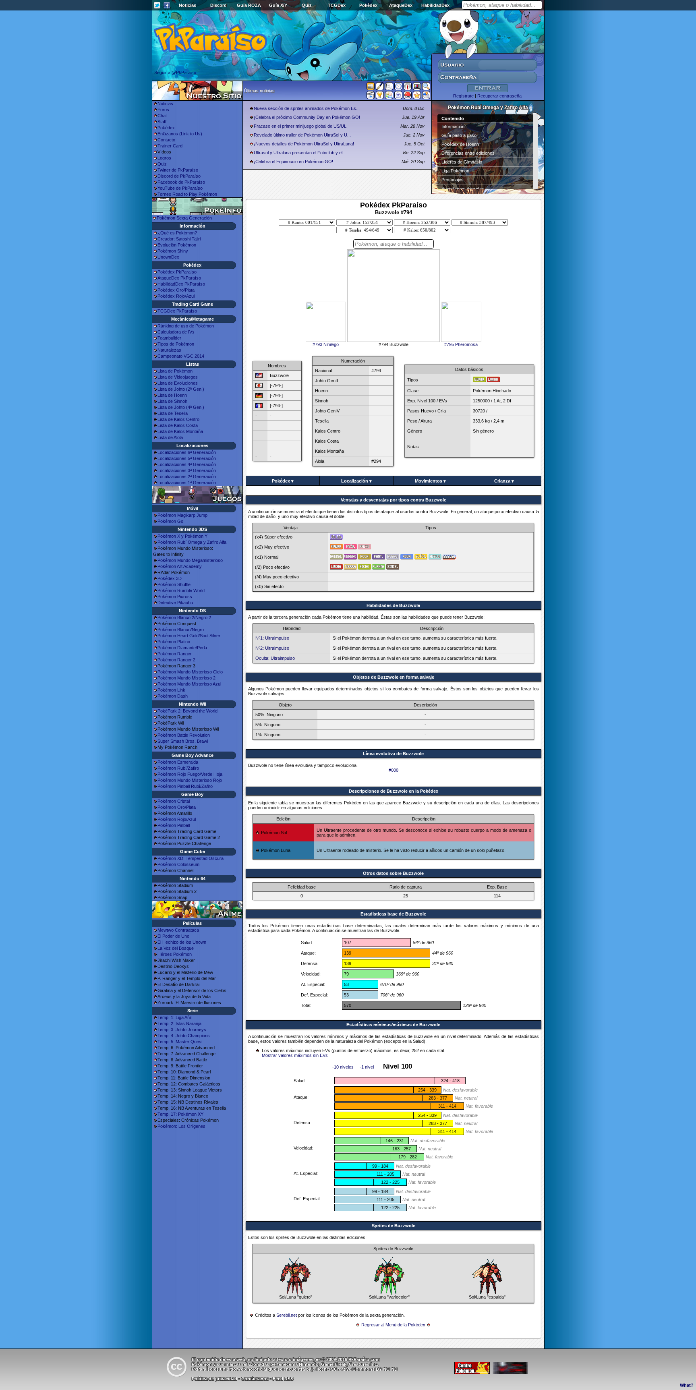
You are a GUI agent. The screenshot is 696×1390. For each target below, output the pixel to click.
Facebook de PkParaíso (181, 182)
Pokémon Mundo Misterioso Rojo (189, 780)
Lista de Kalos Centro (178, 419)
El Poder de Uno (173, 936)
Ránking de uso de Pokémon (185, 325)
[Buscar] (426, 87)
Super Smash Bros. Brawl (182, 741)
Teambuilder (169, 338)
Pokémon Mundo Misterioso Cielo (190, 671)
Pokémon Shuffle (174, 584)
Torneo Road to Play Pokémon (187, 194)
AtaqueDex (400, 5)
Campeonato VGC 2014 (180, 356)
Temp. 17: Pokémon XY (180, 1114)
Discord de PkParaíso (179, 176)
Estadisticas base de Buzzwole (393, 913)
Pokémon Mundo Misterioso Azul (189, 684)
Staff (161, 121)
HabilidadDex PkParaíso (181, 284)
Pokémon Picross (174, 596)
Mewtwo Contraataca (178, 930)
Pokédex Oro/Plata (176, 290)
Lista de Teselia (172, 413)
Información (452, 126)
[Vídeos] (370, 96)
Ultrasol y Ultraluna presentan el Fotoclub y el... (300, 152)
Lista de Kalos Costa (177, 425)
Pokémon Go (170, 521)
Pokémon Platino (173, 641)
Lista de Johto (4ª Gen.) (180, 407)
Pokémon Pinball (173, 825)
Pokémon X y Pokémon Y (182, 536)
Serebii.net (286, 1315)
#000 (393, 770)
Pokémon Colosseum (178, 864)
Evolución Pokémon (176, 244)
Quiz (307, 5)
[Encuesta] (426, 96)
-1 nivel (367, 1067)
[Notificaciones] (380, 96)
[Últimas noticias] (370, 87)
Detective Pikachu (175, 602)
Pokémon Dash (172, 696)
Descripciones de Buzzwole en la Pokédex (393, 791)
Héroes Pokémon (174, 954)
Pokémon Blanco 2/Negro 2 (184, 617)
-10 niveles (343, 1067)
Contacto (166, 139)
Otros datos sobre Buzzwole (393, 873)
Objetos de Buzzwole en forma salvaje (393, 677)
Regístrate (463, 95)
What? (687, 1385)
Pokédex (368, 5)
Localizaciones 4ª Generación (186, 464)
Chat (162, 115)
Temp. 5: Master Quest (180, 1041)
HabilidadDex (435, 5)
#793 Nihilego (326, 344)
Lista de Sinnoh (172, 401)
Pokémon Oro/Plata (176, 807)
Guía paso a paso (458, 135)
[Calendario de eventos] (407, 87)
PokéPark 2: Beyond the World (187, 710)
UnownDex (168, 257)
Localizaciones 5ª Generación (186, 458)
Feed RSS (283, 1378)
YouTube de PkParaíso (180, 188)
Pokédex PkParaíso (177, 271)
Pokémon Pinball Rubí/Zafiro (185, 786)
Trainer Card (169, 145)
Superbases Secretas (462, 188)
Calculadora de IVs (176, 331)
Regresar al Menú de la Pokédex (393, 1324)
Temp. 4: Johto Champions (183, 1035)
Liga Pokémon (455, 170)
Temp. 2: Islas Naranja (179, 1023)
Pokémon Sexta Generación (184, 217)
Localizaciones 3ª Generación (186, 470)
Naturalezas (169, 350)
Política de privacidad (214, 1378)
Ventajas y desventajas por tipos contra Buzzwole (393, 499)
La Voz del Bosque (175, 948)
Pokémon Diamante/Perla (182, 647)
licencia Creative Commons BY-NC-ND (357, 1369)
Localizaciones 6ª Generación (186, 452)
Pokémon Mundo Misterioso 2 (186, 677)
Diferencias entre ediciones (468, 153)
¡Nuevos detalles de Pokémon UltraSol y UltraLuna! (304, 143)
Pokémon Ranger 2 (176, 659)
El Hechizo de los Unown (181, 942)
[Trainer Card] (407, 96)
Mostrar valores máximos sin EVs (295, 1055)
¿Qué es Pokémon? (177, 232)
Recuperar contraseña (499, 95)
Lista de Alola (170, 437)
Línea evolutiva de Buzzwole (393, 753)
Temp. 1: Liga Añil (174, 1017)
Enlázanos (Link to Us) (179, 133)
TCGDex (337, 5)
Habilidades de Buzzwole (393, 605)
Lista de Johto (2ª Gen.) (180, 389)
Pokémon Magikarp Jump (182, 515)
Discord (218, 5)
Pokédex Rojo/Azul (176, 296)
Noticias (187, 5)
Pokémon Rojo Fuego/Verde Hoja (189, 774)
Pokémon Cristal (173, 801)
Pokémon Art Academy (179, 566)
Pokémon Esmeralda (177, 762)
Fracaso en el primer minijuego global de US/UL (300, 126)
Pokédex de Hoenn (460, 144)
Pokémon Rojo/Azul (176, 819)
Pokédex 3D (169, 578)
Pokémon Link (171, 690)
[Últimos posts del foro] (380, 88)
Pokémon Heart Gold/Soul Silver (188, 635)
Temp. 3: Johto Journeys (181, 1029)
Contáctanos (255, 1378)
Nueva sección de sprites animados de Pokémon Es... (307, 108)
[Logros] (417, 96)
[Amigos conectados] (389, 96)
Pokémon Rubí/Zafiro (178, 768)
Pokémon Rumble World (181, 590)
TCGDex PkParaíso (177, 311)
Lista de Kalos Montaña (180, 431)
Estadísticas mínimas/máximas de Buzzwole (393, 1024)
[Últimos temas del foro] (389, 87)
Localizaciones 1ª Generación (186, 482)
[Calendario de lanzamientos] (398, 87)
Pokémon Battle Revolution (183, 735)
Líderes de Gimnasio (461, 162)
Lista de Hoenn (172, 395)
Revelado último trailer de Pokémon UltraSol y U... (302, 135)
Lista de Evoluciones (177, 383)
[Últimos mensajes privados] (398, 96)
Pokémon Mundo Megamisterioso (190, 560)
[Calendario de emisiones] (417, 87)
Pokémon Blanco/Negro (180, 629)
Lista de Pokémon (175, 371)
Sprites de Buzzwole (393, 1225)
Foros (163, 109)
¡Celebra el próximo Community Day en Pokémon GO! (307, 117)
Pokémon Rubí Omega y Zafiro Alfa (191, 542)
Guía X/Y (278, 5)
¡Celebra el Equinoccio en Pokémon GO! (293, 161)
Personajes (452, 179)
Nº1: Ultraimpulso (272, 638)
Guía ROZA (249, 5)
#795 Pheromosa (461, 344)
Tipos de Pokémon (175, 344)
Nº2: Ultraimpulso (272, 648)
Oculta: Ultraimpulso (275, 658)
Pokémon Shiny (172, 251)
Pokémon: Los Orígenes (181, 1126)
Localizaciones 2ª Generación (186, 476)
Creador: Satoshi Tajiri (179, 238)
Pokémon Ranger (174, 653)
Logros (164, 157)
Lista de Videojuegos (177, 377)
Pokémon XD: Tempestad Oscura (190, 858)
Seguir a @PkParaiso (175, 72)
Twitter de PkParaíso (177, 170)
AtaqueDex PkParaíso (179, 278)
